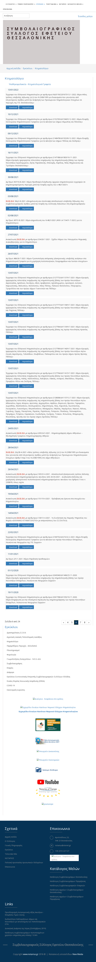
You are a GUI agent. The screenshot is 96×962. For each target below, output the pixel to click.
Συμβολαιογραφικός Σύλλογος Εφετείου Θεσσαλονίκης (48, 945)
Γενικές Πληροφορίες (26, 4)
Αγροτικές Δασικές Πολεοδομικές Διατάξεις (24, 637)
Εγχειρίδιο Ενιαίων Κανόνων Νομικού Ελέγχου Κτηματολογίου (48, 711)
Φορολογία (11, 654)
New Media (77, 954)
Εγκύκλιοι (40, 4)
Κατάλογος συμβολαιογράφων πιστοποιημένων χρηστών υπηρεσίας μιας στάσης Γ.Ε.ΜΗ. (24, 933)
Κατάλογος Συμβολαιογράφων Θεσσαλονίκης (68, 877)
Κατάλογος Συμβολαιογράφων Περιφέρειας (68, 881)
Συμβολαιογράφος (14, 663)
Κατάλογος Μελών (75, 4)
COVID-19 (11, 685)
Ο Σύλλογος (10, 4)
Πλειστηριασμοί (13, 650)
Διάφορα (10, 672)
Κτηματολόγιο (41, 68)
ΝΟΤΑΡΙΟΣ (62, 4)
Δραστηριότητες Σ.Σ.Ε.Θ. (16, 632)
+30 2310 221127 (62, 851)
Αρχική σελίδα (13, 68)
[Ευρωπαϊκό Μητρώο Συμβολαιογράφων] (48, 792)
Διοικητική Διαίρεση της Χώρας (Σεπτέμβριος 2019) (25, 928)
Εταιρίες (10, 668)
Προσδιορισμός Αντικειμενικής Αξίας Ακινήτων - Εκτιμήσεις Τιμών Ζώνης (24, 913)
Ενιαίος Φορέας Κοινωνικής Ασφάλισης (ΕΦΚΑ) (26, 681)
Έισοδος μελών (85, 16)
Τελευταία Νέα (51, 4)
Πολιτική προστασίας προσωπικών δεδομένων (24, 862)
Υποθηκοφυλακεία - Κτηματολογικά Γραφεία (30, 84)
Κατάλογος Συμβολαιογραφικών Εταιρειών (67, 885)
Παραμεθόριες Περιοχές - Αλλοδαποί (22, 646)
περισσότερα (27, 107)
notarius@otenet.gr (63, 845)
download (13, 107)
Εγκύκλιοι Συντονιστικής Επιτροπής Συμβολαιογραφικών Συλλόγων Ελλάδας (38, 676)
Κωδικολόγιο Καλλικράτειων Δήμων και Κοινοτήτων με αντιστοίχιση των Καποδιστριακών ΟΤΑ (25, 921)
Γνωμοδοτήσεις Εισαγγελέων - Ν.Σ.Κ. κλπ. (24, 659)
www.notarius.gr (30, 954)
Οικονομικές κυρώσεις (16, 690)
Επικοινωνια (7, 9)
